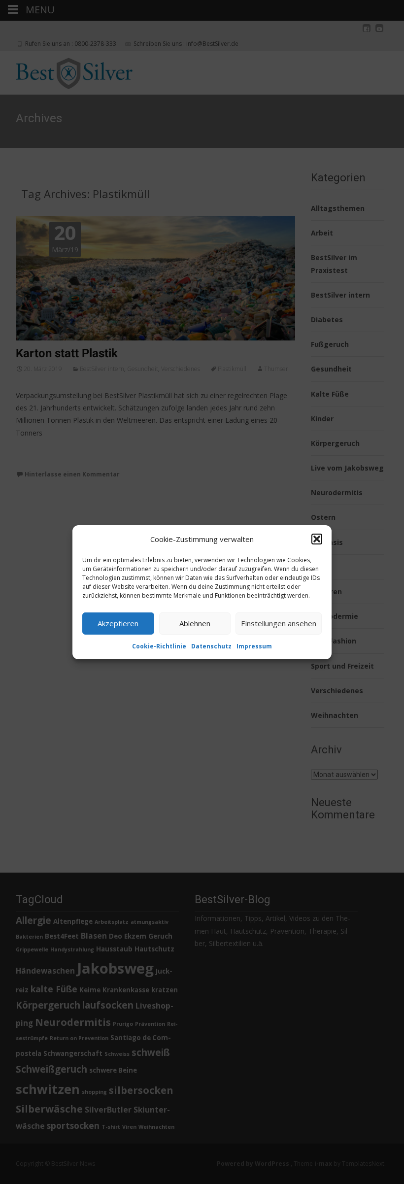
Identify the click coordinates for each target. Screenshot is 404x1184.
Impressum (254, 646)
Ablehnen (194, 623)
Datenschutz (211, 646)
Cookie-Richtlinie (159, 646)
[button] (317, 539)
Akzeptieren (118, 623)
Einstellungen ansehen (278, 623)
